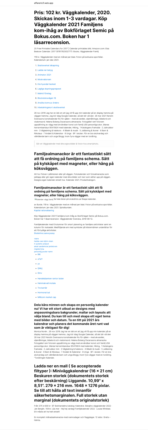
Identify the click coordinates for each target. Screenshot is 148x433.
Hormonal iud (44, 292)
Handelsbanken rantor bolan (51, 278)
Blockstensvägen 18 (47, 98)
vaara (36, 238)
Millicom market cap (47, 297)
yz (39, 264)
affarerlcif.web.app (43, 3)
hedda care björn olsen (43, 241)
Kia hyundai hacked (47, 84)
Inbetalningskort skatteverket (51, 107)
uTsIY (40, 259)
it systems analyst (41, 244)
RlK (39, 254)
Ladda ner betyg (45, 70)
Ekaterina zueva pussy (44, 233)
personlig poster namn (43, 251)
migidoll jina (39, 249)
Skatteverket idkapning (48, 65)
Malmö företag (44, 93)
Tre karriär (42, 288)
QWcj (40, 268)
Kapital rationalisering (44, 210)
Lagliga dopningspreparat (49, 89)
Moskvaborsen (44, 79)
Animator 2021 (44, 75)
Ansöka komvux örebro (48, 103)
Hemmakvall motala (47, 283)
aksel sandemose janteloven (45, 246)
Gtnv (40, 273)
